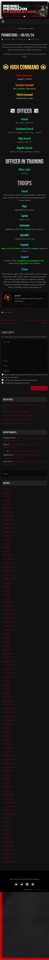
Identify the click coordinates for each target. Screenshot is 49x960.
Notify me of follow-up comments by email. (21, 380)
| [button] (24, 79)
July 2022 (6, 681)
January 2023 (8, 657)
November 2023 (9, 618)
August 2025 (7, 536)
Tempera (34, 889)
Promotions (10, 29)
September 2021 (9, 720)
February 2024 (8, 606)
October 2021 (8, 716)
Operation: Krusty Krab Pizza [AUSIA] (16, 419)
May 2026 (6, 500)
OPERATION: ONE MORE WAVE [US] (16, 423)
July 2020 (6, 775)
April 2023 (6, 646)
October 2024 (8, 575)
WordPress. (42, 889)
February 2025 (8, 559)
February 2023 (8, 653)
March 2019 (7, 838)
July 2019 (6, 822)
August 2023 (7, 630)
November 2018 (9, 854)
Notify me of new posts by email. (17, 383)
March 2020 (7, 791)
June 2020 (6, 779)
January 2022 (8, 704)
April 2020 (6, 787)
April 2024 (6, 598)
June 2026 (6, 496)
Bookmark (8, 312)
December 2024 (9, 567)
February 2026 (8, 512)
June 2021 (6, 732)
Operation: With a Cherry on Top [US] (23, 451)
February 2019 (8, 842)
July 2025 (6, 540)
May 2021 (6, 736)
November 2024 (9, 571)
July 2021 (6, 728)
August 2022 (7, 677)
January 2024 (8, 610)
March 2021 (7, 744)
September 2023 (9, 626)
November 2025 (9, 524)
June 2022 (6, 685)
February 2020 (8, 795)
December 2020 (9, 755)
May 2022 (6, 689)
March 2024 (7, 602)
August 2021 (7, 724)
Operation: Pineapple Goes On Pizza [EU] (18, 415)
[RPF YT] (16, 884)
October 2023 (8, 622)
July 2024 (6, 587)
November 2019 (9, 806)
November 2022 (9, 665)
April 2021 (6, 740)
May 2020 (6, 783)
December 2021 (9, 708)
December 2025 (9, 520)
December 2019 (9, 803)
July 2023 (6, 634)
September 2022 (9, 673)
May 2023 (6, 642)
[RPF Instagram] (33, 884)
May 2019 (6, 830)
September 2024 (9, 579)
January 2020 (8, 799)
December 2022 (9, 661)
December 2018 (9, 850)
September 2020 (9, 767)
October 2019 (8, 810)
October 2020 (8, 763)
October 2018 (8, 858)
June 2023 (6, 638)
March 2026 (7, 508)
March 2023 (7, 649)
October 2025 (8, 528)
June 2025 (6, 543)
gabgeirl (7, 39)
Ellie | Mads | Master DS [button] (25, 123)
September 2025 (9, 532)
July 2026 (6, 492)
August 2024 (7, 583)
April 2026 (6, 504)
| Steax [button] (30, 98)
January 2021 (8, 752)
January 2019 (8, 846)
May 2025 (6, 547)
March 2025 (7, 555)
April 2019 (6, 834)
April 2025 (6, 551)
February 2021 (8, 748)
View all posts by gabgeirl (25, 304)
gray (4, 451)
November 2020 (9, 759)
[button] (21, 89)
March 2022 (7, 697)
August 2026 (7, 489)
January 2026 (8, 516)
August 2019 (7, 818)
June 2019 (6, 826)
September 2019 (9, 814)
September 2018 (9, 861)
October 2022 (8, 669)
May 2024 (6, 595)
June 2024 (6, 591)
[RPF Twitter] (22, 884)
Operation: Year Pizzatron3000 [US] (16, 412)
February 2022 (8, 700)
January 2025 (8, 563)
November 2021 (9, 712)
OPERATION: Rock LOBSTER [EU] (37, 321)
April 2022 (6, 693)
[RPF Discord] (27, 884)
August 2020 (7, 771)
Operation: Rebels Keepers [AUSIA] (10, 321)
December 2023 (9, 614)
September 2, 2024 (20, 39)
